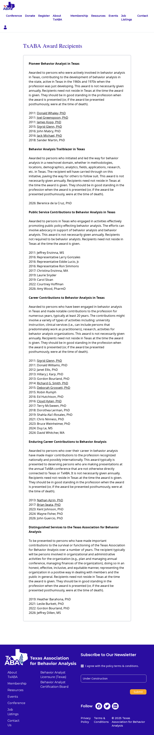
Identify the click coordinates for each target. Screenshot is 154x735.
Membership (79, 15)
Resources (98, 15)
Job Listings (126, 17)
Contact (142, 15)
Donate (30, 15)
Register (44, 15)
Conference (14, 15)
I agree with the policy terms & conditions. (112, 666)
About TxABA (57, 17)
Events (113, 15)
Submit (138, 692)
